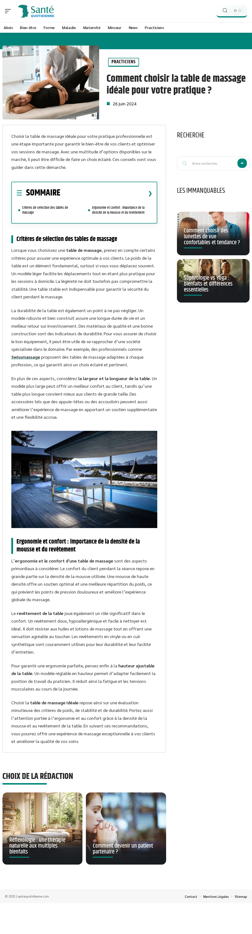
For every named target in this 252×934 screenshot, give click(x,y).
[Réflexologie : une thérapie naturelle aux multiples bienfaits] (42, 828)
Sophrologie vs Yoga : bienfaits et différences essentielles (208, 284)
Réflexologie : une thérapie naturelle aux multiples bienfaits (37, 846)
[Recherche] (224, 10)
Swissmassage (25, 357)
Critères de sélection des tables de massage (45, 210)
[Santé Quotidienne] (35, 11)
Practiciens (123, 61)
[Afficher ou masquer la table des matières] (106, 193)
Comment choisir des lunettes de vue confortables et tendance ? (212, 236)
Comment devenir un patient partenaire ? (123, 848)
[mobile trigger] (9, 11)
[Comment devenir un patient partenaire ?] (126, 828)
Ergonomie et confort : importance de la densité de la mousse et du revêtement (118, 210)
